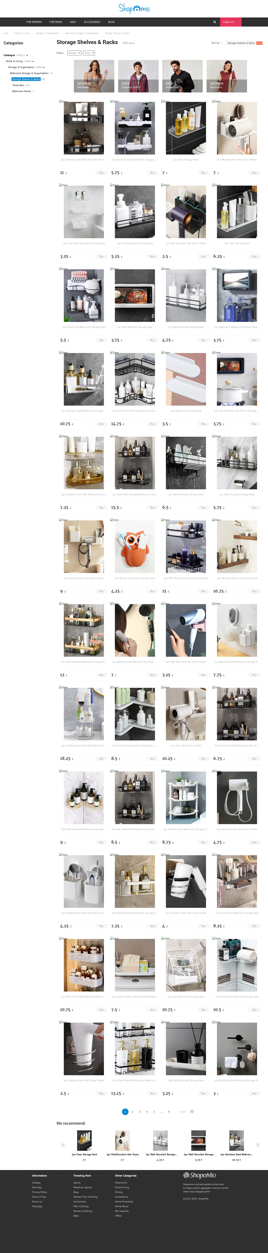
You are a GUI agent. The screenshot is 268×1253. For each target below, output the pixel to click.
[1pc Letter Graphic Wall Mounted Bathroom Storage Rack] (135, 965)
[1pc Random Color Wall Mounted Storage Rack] (84, 463)
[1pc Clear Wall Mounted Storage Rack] (84, 211)
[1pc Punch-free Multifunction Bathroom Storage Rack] (135, 1048)
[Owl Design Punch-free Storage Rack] (135, 546)
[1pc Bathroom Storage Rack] (186, 379)
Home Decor (122, 1206)
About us (37, 1201)
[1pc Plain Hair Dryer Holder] (186, 714)
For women (34, 22)
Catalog (36, 1182)
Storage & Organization (47, 33)
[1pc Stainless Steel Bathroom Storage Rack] (84, 379)
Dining (119, 1192)
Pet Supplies (122, 1211)
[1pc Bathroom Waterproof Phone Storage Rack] (237, 295)
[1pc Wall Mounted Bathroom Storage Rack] (84, 630)
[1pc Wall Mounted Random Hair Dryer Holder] (135, 630)
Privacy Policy (39, 1192)
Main (6, 33)
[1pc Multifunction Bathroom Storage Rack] (186, 797)
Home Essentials (124, 1201)
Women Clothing (82, 1211)
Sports (77, 1182)
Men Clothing (81, 1206)
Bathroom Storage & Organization (82, 33)
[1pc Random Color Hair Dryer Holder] (237, 797)
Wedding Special (82, 1187)
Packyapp (37, 1206)
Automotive (121, 1196)
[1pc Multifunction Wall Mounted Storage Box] (84, 881)
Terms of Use (39, 1196)
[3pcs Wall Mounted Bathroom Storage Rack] (84, 797)
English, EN (228, 21)
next (183, 1111)
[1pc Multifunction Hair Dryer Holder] (237, 128)
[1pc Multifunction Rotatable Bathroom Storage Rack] (84, 714)
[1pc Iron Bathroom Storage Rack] (135, 211)
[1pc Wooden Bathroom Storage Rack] (237, 546)
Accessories (92, 22)
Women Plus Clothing (85, 1196)
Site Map (37, 1187)
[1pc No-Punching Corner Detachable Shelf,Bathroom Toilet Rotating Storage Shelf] (135, 714)
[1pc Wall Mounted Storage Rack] (135, 295)
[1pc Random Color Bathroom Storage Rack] (135, 128)
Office (118, 1215)
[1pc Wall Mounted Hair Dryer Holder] (186, 211)
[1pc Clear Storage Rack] (186, 128)
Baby (76, 1215)
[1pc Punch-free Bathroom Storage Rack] (84, 295)
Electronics (121, 1182)
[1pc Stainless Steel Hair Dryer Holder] (186, 881)
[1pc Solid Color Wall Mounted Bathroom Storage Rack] (84, 965)
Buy (101, 172)
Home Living (122, 1187)
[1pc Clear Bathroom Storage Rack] (186, 965)
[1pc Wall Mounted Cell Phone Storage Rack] (237, 379)
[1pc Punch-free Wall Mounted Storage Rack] (135, 379)
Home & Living (22, 33)
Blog (111, 22)
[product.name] (84, 1140)
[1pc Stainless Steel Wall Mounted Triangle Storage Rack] (84, 128)
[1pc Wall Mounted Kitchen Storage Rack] (186, 546)
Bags (76, 1192)
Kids (73, 22)
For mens (56, 22)
